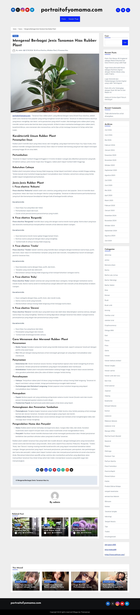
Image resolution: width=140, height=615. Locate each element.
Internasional (109, 386)
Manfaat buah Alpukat (113, 436)
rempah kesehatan (111, 491)
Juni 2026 (108, 135)
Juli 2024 (108, 241)
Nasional (108, 441)
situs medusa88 (110, 550)
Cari (107, 36)
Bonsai (107, 295)
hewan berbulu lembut (113, 361)
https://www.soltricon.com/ (115, 555)
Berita (107, 270)
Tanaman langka (111, 511)
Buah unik (108, 305)
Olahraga (108, 451)
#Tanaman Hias (63, 50)
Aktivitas (108, 255)
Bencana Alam (110, 265)
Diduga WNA (109, 330)
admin (20, 50)
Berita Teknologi (111, 280)
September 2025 (111, 170)
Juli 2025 (108, 180)
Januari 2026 (110, 150)
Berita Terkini (109, 285)
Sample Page (74, 19)
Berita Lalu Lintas (111, 275)
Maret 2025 (109, 200)
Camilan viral (109, 315)
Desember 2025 (110, 155)
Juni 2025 (108, 185)
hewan (107, 356)
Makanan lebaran (111, 421)
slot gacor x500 (110, 545)
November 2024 (110, 220)
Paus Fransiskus (111, 466)
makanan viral (110, 426)
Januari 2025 (110, 210)
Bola (106, 290)
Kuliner (107, 411)
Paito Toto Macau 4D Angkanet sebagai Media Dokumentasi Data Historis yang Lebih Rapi (116, 61)
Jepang (107, 396)
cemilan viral (109, 320)
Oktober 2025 (110, 165)
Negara (107, 446)
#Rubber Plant (52, 50)
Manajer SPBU (110, 431)
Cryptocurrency (110, 325)
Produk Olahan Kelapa (113, 486)
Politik (107, 481)
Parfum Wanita (110, 461)
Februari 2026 (110, 145)
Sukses (107, 506)
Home (63, 19)
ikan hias (108, 381)
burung (107, 310)
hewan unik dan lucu (112, 376)
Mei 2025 (108, 190)
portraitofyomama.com (72, 10)
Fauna (15, 36)
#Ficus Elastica (41, 50)
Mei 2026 (108, 140)
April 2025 (108, 195)
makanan (108, 416)
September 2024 (111, 231)
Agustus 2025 (110, 175)
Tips (106, 527)
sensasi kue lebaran (112, 496)
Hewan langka (110, 366)
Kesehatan (109, 401)
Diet (106, 335)
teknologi (108, 516)
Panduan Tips (110, 456)
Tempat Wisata (110, 521)
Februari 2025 (110, 205)
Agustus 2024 (110, 236)
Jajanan (108, 391)
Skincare (108, 501)
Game (107, 350)
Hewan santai (110, 371)
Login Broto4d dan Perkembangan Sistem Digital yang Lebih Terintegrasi (115, 81)
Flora (106, 345)
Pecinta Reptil (110, 471)
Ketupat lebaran (110, 406)
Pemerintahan (110, 476)
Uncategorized (110, 537)
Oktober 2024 (110, 226)
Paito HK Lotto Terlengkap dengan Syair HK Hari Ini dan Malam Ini (115, 90)
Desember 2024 (110, 215)
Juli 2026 (108, 130)
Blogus (75, 612)
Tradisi (107, 532)
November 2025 (110, 160)
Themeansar (85, 612)
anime (107, 260)
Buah (107, 300)
